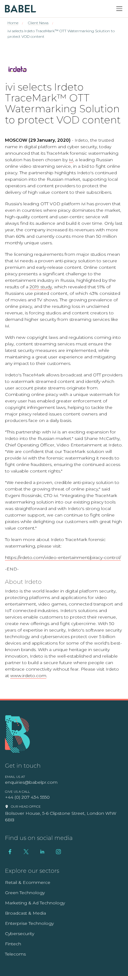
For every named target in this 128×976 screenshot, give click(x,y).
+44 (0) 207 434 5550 (27, 797)
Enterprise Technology (29, 923)
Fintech (13, 944)
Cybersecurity (19, 933)
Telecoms (15, 954)
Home (12, 22)
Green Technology (25, 892)
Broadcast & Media (25, 913)
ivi (71, 159)
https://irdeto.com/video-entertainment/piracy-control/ (63, 557)
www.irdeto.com (28, 675)
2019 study (41, 287)
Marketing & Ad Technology (35, 903)
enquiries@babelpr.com (31, 782)
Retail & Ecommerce (27, 882)
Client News (38, 22)
